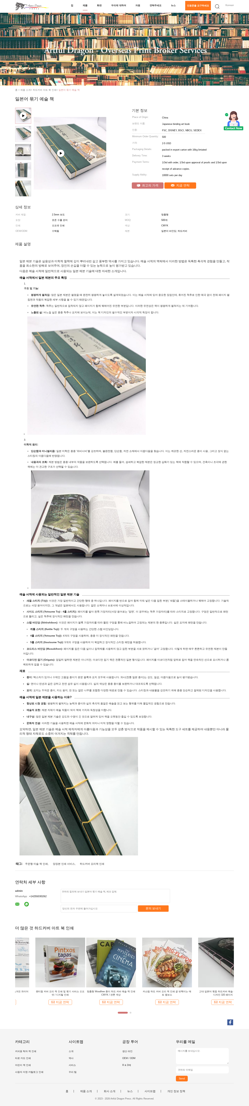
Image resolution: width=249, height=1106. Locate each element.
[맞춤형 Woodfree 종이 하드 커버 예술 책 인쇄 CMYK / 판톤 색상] (40, 962)
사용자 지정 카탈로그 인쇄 (29, 1072)
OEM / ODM (128, 1058)
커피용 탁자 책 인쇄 (25, 1051)
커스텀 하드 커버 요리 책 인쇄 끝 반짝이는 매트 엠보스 (96, 993)
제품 (85, 5)
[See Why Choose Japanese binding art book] (70, 179)
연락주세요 (156, 5)
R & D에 (126, 1065)
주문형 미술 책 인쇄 (36, 863)
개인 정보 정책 (176, 1091)
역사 (71, 1058)
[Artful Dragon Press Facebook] (230, 1022)
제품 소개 (86, 1091)
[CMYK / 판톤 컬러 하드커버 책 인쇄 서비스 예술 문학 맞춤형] (208, 962)
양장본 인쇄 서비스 (64, 863)
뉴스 (173, 5)
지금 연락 (182, 185)
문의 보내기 (153, 908)
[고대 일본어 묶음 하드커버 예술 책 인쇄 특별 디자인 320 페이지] (152, 962)
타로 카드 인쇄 (23, 1058)
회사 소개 (109, 1091)
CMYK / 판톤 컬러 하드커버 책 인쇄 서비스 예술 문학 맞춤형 (207, 993)
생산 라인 (127, 1051)
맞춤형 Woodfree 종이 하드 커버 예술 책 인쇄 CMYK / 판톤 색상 (40, 993)
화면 (99, 5)
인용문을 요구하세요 (198, 5)
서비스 (72, 1065)
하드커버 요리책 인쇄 (92, 863)
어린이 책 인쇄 (23, 1065)
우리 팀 (73, 1072)
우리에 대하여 (118, 5)
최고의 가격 (149, 185)
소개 (71, 1051)
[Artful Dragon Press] (33, 6)
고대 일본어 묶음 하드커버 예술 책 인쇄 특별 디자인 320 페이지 (152, 993)
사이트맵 (150, 1091)
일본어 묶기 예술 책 (69, 90)
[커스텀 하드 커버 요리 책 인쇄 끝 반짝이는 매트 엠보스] (96, 962)
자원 (137, 5)
